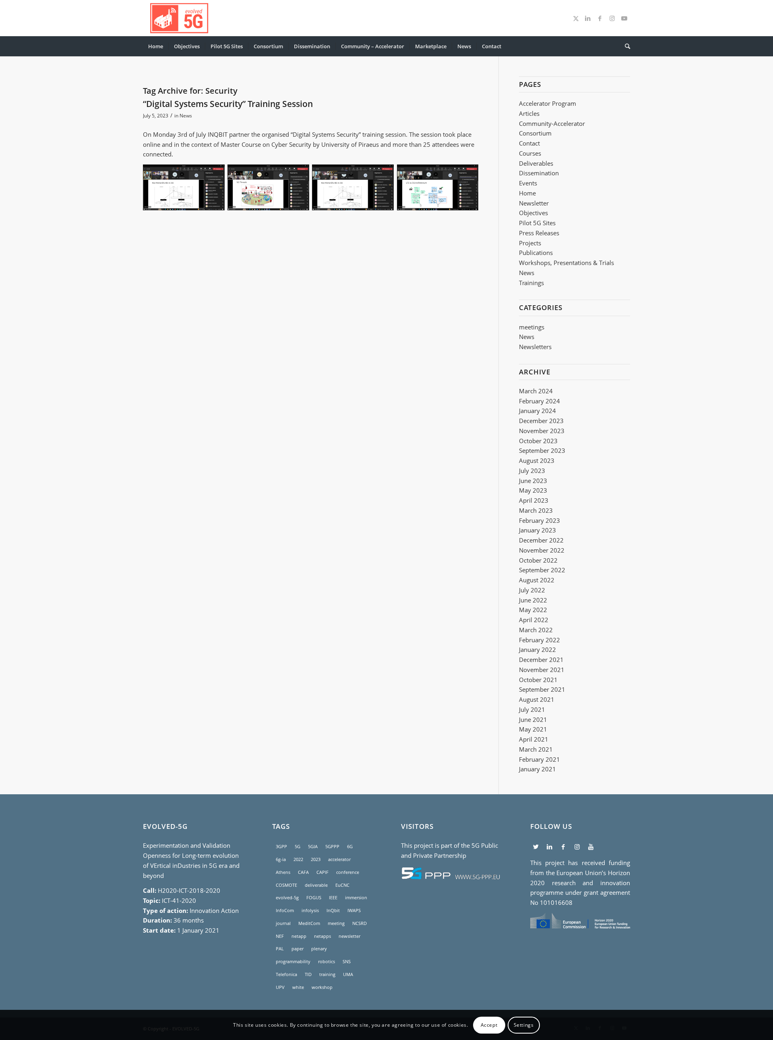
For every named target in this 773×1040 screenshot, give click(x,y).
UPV (280, 987)
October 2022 (538, 560)
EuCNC (342, 885)
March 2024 (536, 391)
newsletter (349, 936)
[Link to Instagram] (612, 18)
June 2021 (533, 719)
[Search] (625, 46)
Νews (526, 273)
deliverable (316, 885)
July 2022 (532, 590)
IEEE (333, 897)
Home (527, 193)
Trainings (531, 283)
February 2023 (539, 520)
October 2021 (538, 680)
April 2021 (533, 739)
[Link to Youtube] (624, 18)
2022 (298, 859)
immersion (356, 897)
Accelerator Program (547, 103)
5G (297, 846)
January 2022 (537, 649)
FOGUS (313, 897)
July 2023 (532, 471)
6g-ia (281, 859)
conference (347, 872)
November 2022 (541, 550)
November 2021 (541, 670)
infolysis (310, 910)
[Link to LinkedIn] (588, 18)
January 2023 (537, 530)
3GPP (281, 846)
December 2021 (541, 660)
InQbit (333, 910)
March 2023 (536, 510)
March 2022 (536, 630)
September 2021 (542, 689)
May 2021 (533, 729)
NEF (280, 936)
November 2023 (541, 431)
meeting (336, 923)
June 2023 (533, 481)
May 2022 (533, 610)
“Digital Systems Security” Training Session (228, 103)
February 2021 (539, 759)
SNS (347, 961)
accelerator (339, 859)
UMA (348, 974)
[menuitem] (155, 46)
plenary (319, 948)
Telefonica (286, 974)
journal (283, 923)
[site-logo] (179, 18)
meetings (531, 327)
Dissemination (539, 173)
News (186, 115)
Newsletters (535, 347)
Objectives (533, 213)
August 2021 (536, 699)
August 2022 (536, 580)
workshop (322, 987)
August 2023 (536, 460)
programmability (293, 961)
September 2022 (542, 570)
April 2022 (533, 620)
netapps (322, 936)
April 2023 (533, 500)
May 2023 (533, 490)
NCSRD (359, 923)
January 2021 (537, 769)
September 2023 (542, 450)
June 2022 (533, 600)
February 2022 (539, 640)
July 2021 (532, 709)
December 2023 (541, 421)
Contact (529, 143)
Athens (283, 872)
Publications (536, 253)
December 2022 (541, 540)
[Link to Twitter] (576, 18)
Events (528, 183)
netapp (298, 936)
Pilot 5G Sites (537, 223)
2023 (315, 859)
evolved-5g (287, 897)
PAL (280, 948)
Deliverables (536, 163)
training (327, 974)
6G (350, 846)
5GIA (313, 846)
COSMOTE (286, 885)
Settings (524, 1024)
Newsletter (534, 203)
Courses (530, 153)
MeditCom (309, 923)
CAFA (303, 872)
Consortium (535, 133)
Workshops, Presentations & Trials (566, 263)
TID (308, 974)
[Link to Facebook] (600, 18)
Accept (489, 1024)
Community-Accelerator (552, 123)
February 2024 (539, 401)
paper (297, 948)
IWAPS (354, 910)
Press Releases (539, 233)
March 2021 (536, 749)
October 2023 (538, 441)
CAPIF (322, 872)
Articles (529, 113)
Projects (530, 243)
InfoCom (285, 910)
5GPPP (332, 846)
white (298, 987)
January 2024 (537, 411)
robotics (326, 961)
